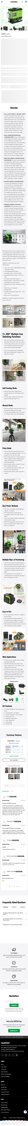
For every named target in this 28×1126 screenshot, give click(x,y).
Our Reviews (4, 1089)
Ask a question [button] (14, 760)
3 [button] (14, 886)
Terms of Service (5, 1112)
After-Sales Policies (5, 1109)
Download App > (14, 1030)
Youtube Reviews (5, 1092)
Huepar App (3, 1087)
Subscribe (14, 1005)
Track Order (4, 1066)
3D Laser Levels (8, 1037)
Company (5, 907)
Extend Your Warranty (6, 1074)
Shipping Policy (4, 1107)
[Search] (22, 1)
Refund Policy (4, 1105)
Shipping (22, 907)
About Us (3, 1084)
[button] (3, 70)
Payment (14, 907)
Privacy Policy (4, 1102)
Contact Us (3, 1069)
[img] (5, 800)
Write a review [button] (14, 756)
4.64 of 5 (18, 740)
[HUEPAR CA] (14, 2)
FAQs (2, 1064)
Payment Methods (5, 1076)
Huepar (2, 1037)
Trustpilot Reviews (5, 1094)
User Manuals (4, 1071)
